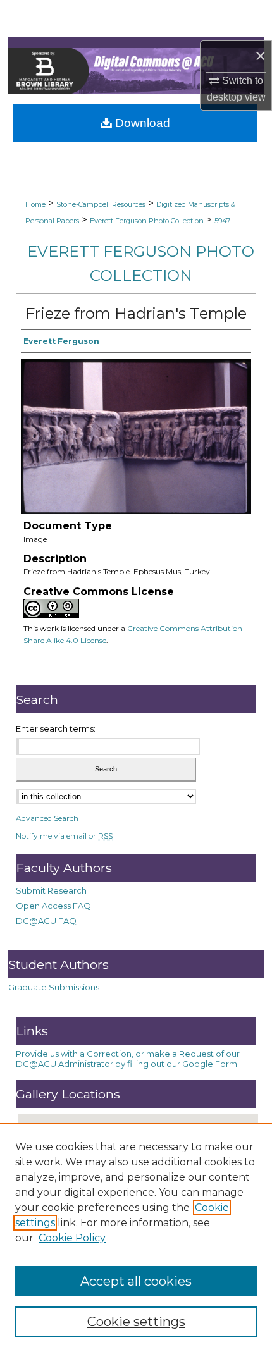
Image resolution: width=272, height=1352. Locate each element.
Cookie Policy (72, 1238)
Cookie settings (136, 1321)
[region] (136, 1237)
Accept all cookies (136, 1281)
